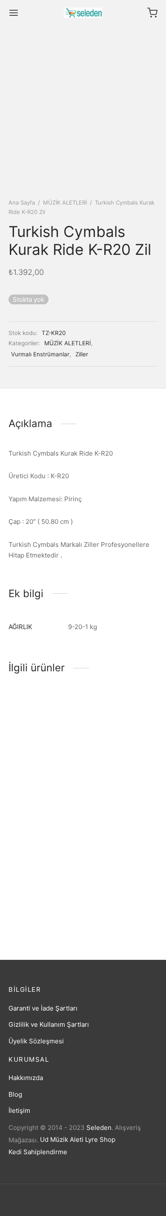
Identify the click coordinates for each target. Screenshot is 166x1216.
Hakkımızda (26, 1078)
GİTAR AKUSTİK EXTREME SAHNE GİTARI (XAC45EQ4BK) (43, 782)
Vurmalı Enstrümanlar (40, 354)
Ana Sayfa (22, 202)
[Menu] (14, 12)
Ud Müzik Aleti (61, 1139)
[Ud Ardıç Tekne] (122, 858)
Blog (15, 1094)
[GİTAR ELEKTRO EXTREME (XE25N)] (44, 858)
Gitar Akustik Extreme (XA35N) (119, 779)
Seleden (99, 1128)
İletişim (19, 1110)
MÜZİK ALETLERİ (65, 202)
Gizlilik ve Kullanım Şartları (49, 1024)
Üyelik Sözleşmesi (36, 1041)
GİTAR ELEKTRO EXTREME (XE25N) (37, 907)
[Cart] (152, 13)
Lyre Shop (100, 1139)
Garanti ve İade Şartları (43, 1008)
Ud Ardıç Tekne (109, 905)
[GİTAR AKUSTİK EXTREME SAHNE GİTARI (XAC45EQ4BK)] (44, 729)
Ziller (81, 354)
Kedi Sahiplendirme (38, 1152)
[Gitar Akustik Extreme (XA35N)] (122, 729)
